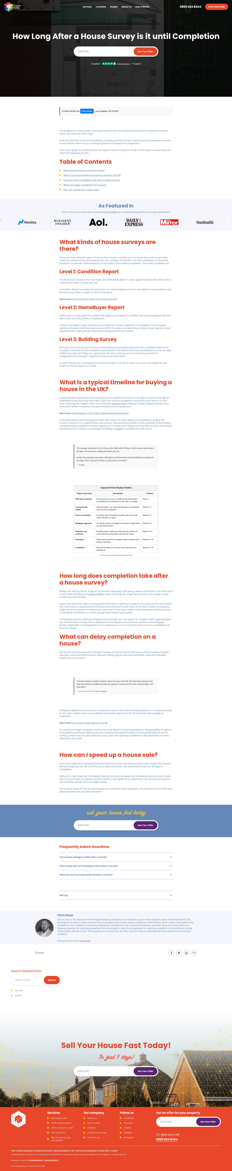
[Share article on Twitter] (179, 953)
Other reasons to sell (62, 1127)
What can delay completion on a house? (84, 185)
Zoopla (119, 428)
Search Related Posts (26, 971)
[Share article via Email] (194, 953)
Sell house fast (59, 1118)
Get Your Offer (145, 51)
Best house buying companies (60, 1139)
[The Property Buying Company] (12, 7)
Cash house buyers (61, 1123)
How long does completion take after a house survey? (91, 180)
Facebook (129, 1118)
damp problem (96, 594)
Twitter (127, 1127)
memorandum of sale (106, 499)
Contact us (93, 1137)
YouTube (128, 1123)
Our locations (58, 1132)
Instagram (129, 1137)
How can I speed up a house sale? (81, 189)
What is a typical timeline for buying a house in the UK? (92, 175)
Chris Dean (87, 111)
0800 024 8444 (190, 7)
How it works (93, 1123)
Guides (18, 995)
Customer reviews (96, 1132)
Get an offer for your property (178, 1113)
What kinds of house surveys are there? (84, 170)
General (19, 990)
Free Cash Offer (216, 6)
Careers (91, 1127)
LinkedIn (128, 1132)
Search (52, 980)
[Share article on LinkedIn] (186, 953)
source (103, 691)
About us (92, 1118)
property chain (119, 403)
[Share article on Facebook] (171, 953)
